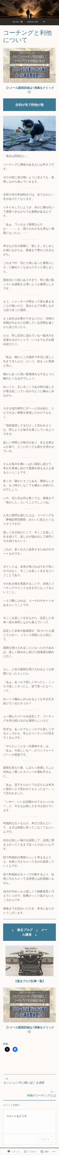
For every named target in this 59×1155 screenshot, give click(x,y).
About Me (33, 22)
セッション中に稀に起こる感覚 (23, 1081)
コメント (45, 1139)
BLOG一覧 (18, 22)
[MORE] (44, 21)
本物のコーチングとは (41, 1094)
